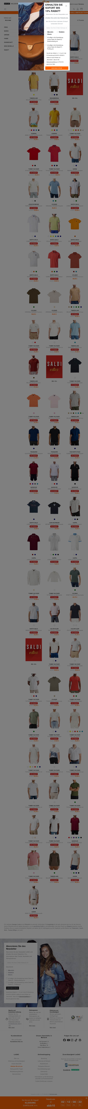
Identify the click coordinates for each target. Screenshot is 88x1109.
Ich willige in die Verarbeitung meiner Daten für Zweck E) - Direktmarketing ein (55, 39)
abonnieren (56, 68)
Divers (49, 34)
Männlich (50, 32)
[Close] (66, 6)
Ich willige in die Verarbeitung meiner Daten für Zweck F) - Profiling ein (55, 47)
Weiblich (61, 32)
